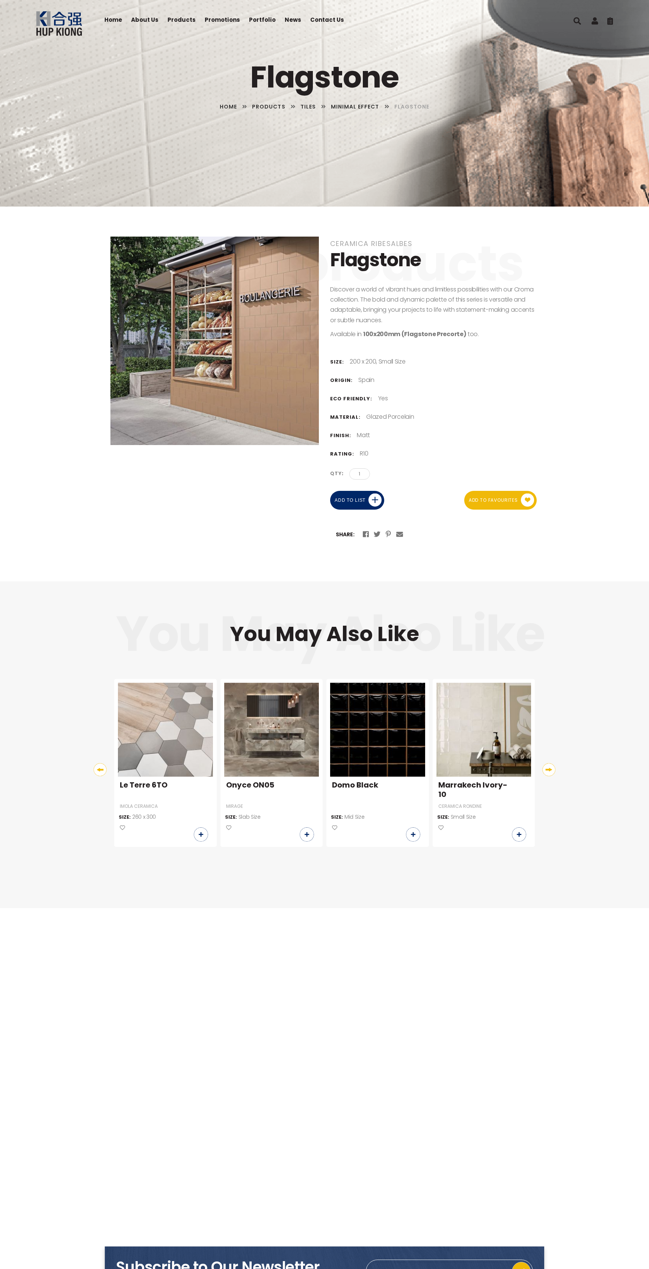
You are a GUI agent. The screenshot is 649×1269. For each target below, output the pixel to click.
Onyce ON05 (250, 785)
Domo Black (355, 785)
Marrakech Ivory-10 (472, 789)
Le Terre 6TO (144, 785)
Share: (345, 534)
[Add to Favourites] (122, 828)
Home (113, 20)
